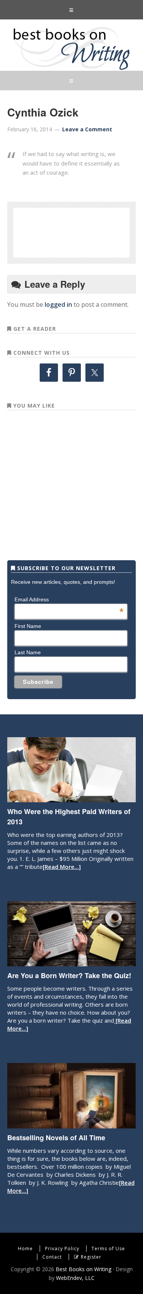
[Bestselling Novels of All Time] (71, 1124)
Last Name (27, 652)
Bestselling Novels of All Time (56, 1138)
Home (25, 1248)
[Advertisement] (84, 231)
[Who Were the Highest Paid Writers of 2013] (71, 798)
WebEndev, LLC (75, 1277)
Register (91, 1257)
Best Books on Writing (71, 48)
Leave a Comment (87, 129)
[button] (71, 9)
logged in (58, 304)
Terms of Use (108, 1248)
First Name (27, 626)
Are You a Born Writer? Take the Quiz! (69, 975)
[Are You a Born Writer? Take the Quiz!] (71, 962)
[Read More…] (62, 866)
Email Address (69, 599)
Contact (52, 1257)
